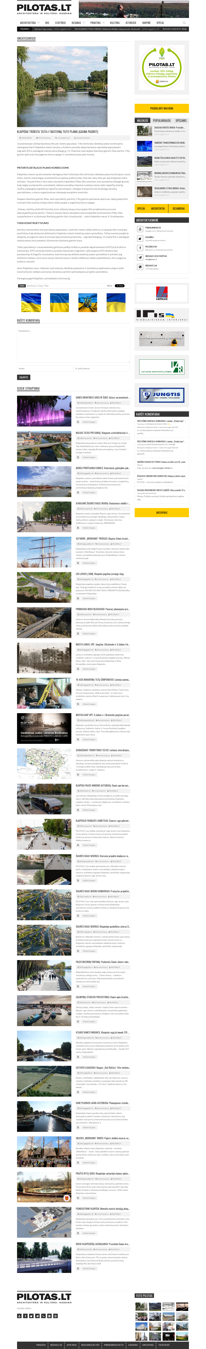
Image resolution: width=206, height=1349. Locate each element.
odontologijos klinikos (161, 468)
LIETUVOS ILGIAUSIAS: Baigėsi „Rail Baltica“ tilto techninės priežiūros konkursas (103, 1067)
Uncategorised (26, 38)
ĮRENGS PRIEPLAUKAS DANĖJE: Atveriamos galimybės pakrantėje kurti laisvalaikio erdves (103, 468)
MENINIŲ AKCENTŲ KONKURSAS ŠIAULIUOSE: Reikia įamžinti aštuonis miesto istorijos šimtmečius (170, 173)
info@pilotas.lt (151, 259)
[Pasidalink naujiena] (31, 1316)
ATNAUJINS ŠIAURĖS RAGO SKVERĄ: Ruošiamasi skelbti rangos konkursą (103, 503)
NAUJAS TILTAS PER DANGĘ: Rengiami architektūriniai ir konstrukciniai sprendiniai (103, 433)
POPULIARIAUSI (162, 120)
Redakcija (56, 1345)
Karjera (133, 1345)
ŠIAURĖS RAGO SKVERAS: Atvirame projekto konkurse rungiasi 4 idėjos (103, 856)
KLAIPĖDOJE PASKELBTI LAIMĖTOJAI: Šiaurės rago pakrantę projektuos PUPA (103, 820)
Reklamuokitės (90, 1345)
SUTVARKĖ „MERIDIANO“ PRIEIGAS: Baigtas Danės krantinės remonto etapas (103, 538)
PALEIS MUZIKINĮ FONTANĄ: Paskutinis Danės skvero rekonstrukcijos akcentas (103, 962)
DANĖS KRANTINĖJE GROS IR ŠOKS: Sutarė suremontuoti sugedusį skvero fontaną (103, 397)
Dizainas (76, 23)
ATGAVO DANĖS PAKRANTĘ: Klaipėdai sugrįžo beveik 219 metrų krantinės (103, 1032)
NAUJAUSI (142, 120)
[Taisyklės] (55, 1316)
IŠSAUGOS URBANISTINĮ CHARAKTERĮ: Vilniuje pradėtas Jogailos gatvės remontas (162, 475)
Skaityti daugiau (89, 422)
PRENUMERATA (153, 227)
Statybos (60, 23)
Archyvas (148, 1345)
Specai (160, 23)
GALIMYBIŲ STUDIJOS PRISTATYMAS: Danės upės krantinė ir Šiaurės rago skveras (103, 997)
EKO (47, 23)
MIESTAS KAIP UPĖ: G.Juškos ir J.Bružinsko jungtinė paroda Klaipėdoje (103, 715)
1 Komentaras (103, 579)
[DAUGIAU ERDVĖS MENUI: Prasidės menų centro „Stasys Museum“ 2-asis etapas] (141, 1307)
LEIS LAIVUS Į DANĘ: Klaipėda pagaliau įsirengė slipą (100, 574)
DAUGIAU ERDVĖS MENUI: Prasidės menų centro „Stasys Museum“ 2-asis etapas (170, 127)
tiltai (46, 286)
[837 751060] (43, 1316)
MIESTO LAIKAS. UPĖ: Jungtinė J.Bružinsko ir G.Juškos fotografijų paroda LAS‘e (103, 644)
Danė (40, 286)
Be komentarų (45, 138)
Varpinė (146, 23)
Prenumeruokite (114, 1345)
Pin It (109, 286)
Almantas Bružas (83, 138)
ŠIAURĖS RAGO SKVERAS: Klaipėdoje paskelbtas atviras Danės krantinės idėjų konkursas (103, 926)
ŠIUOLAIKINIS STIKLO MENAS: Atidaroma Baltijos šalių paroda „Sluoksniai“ (72, 29)
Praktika (95, 23)
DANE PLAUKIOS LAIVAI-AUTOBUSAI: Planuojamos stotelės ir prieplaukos (103, 1103)
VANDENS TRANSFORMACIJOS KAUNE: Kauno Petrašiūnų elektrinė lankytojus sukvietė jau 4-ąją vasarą (170, 142)
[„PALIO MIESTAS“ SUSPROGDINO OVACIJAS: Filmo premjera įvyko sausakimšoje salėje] (169, 1336)
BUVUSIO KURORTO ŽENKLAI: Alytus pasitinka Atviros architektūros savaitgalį (162, 29)
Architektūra (28, 23)
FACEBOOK (151, 246)
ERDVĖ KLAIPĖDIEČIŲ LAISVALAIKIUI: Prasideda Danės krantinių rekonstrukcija (103, 1244)
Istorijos (131, 23)
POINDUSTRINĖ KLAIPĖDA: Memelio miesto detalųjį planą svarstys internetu (103, 1208)
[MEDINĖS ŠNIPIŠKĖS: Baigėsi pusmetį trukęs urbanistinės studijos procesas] (182, 1326)
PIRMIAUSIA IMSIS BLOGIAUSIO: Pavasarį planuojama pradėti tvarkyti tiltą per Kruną (103, 609)
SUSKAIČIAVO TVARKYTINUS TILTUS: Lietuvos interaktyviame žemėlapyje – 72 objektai (103, 750)
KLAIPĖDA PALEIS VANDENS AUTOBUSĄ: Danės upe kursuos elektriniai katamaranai (103, 785)
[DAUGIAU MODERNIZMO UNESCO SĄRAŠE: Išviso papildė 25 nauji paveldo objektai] (141, 1326)
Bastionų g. (32, 286)
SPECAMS (181, 120)
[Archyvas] (49, 1316)
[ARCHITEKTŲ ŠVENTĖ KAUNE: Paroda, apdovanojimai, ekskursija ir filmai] (182, 1336)
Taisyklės (164, 1345)
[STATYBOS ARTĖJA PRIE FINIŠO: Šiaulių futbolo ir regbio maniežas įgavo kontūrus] (169, 1316)
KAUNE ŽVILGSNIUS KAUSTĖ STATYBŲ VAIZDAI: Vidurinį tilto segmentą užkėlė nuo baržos (170, 157)
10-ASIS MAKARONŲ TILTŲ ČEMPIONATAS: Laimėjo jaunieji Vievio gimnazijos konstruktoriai (103, 679)
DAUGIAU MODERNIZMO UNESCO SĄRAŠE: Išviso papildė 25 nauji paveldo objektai (162, 490)
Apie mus (72, 1345)
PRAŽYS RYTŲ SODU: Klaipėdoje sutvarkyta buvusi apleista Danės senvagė (103, 1173)
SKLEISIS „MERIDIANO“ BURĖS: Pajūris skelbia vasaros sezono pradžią (103, 1138)
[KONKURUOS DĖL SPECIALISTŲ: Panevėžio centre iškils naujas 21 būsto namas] (182, 1316)
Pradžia (41, 1345)
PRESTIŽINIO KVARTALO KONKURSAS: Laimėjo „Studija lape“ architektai (162, 420)
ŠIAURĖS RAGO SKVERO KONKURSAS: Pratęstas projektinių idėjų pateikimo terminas (103, 891)
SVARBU (149, 237)
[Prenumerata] (19, 1316)
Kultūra (115, 23)
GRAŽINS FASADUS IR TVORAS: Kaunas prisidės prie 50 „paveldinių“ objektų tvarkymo (162, 461)
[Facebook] (25, 1316)
